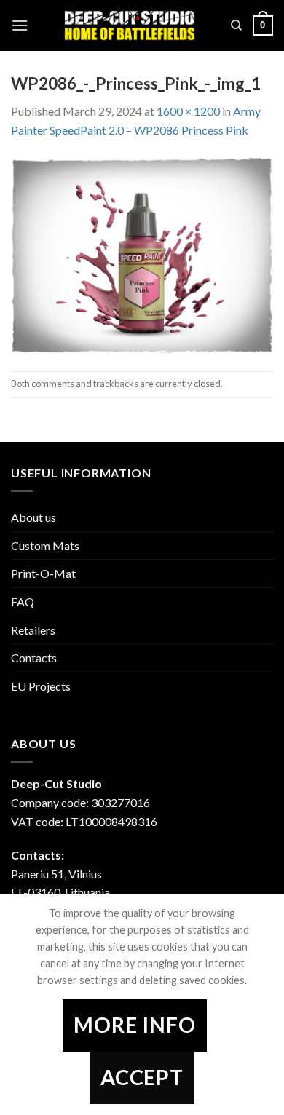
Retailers (33, 630)
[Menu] (19, 25)
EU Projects (41, 686)
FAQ (22, 601)
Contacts (34, 657)
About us (33, 517)
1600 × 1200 (188, 111)
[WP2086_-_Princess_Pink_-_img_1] (142, 254)
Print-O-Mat (43, 573)
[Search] (236, 25)
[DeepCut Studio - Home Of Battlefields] (129, 25)
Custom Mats (45, 545)
